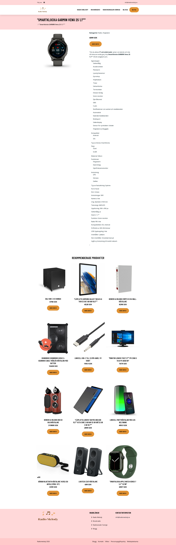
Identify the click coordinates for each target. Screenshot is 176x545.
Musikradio (95, 10)
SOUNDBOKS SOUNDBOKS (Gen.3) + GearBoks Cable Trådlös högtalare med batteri (53, 360)
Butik (134, 10)
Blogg (125, 10)
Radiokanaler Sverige (111, 10)
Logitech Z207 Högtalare (88, 481)
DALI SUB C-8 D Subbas (53, 299)
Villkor (107, 541)
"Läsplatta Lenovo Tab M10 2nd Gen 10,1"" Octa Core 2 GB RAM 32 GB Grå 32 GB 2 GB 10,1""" (88, 422)
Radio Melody (82, 10)
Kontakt (100, 541)
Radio (100, 33)
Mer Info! (95, 44)
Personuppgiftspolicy (118, 541)
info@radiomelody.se (131, 2)
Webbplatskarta (132, 541)
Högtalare (106, 33)
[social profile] (44, 2)
